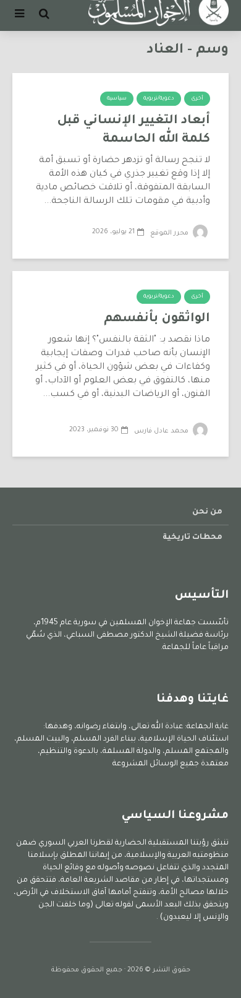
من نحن (207, 512)
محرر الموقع (170, 233)
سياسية (117, 99)
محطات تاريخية (192, 537)
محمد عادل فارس (162, 431)
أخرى (197, 99)
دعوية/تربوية (158, 99)
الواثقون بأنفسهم (157, 319)
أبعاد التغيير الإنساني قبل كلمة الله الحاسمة (133, 130)
